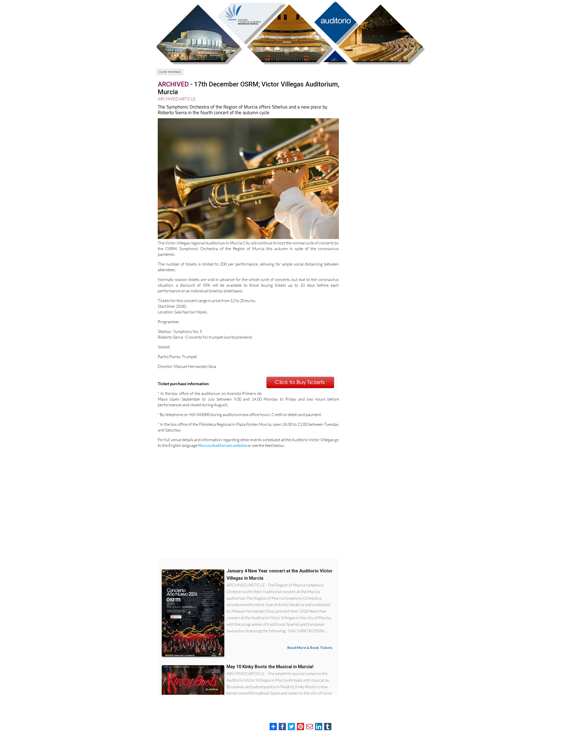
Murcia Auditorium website (222, 445)
